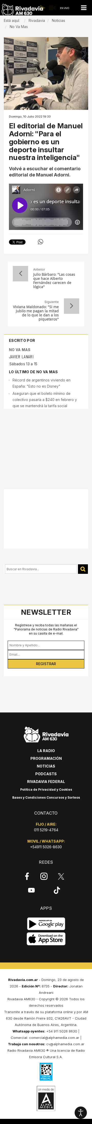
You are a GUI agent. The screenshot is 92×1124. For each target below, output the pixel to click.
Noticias (46, 766)
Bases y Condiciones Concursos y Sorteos (46, 797)
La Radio (46, 750)
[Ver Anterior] (20, 273)
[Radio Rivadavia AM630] (22, 10)
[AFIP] (46, 1071)
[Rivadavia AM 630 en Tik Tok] (57, 890)
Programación (46, 758)
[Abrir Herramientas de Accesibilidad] (81, 1113)
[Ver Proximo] (71, 306)
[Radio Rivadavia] (46, 734)
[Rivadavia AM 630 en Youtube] (31, 890)
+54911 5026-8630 (46, 847)
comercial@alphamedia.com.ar (54, 1038)
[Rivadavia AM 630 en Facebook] (27, 876)
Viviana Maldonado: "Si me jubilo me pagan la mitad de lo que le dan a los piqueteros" (36, 313)
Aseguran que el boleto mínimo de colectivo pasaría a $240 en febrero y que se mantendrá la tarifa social (45, 399)
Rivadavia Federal (46, 781)
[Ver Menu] (83, 8)
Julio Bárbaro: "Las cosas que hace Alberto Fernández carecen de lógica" (54, 280)
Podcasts (46, 774)
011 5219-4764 (46, 830)
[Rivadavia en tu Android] (46, 924)
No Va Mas (20, 349)
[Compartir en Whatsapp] (40, 242)
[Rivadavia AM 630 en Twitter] (61, 876)
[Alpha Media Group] (46, 1098)
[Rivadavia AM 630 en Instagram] (44, 876)
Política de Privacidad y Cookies (46, 789)
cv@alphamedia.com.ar (65, 1044)
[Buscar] (83, 569)
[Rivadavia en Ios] (46, 939)
